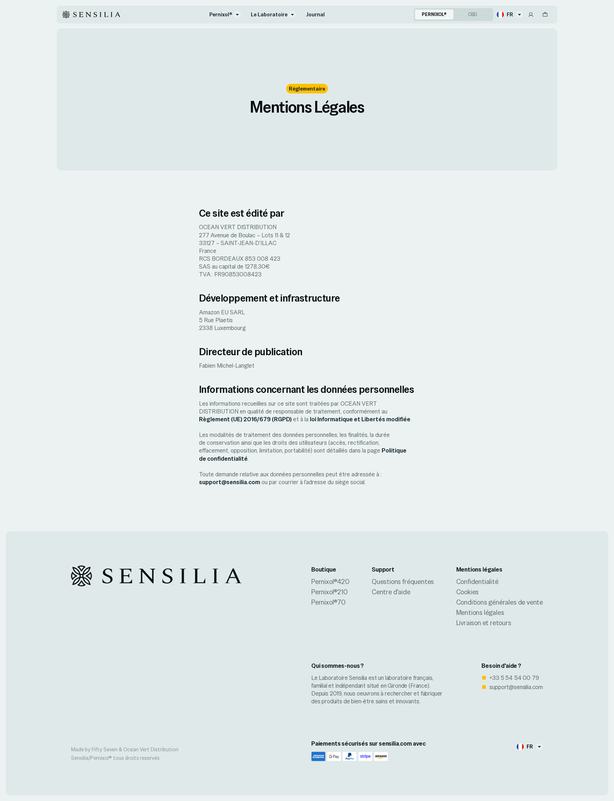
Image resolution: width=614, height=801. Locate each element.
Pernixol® (220, 14)
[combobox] (510, 14)
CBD (472, 14)
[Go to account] (530, 14)
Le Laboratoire (269, 14)
